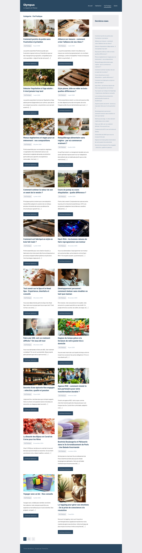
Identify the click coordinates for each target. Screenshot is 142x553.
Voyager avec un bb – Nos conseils (38, 494)
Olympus (29, 4)
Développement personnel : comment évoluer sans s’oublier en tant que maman (73, 291)
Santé (115, 5)
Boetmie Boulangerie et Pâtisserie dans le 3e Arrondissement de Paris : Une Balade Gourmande (73, 444)
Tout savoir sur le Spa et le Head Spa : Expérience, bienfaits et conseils (37, 291)
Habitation (98, 5)
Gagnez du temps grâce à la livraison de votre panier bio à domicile (70, 341)
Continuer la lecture (30, 63)
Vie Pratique (107, 5)
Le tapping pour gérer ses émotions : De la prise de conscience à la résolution (73, 507)
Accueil (90, 5)
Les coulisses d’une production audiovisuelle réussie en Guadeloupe (104, 98)
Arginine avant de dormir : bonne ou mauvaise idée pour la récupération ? (105, 106)
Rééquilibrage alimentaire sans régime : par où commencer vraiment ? (71, 140)
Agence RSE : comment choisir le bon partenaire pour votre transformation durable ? (72, 389)
